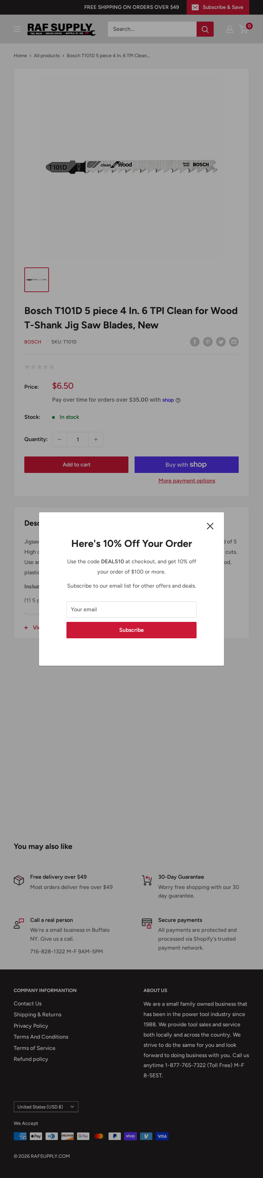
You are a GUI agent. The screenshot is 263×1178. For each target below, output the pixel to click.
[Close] (210, 526)
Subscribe (131, 630)
